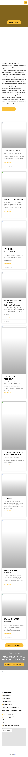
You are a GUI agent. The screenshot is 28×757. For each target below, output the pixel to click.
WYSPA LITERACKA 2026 (13, 200)
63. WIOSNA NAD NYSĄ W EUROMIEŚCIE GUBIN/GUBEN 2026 (14, 303)
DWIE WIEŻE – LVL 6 (12, 151)
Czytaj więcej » (8, 162)
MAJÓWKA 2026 (10, 499)
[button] (25, 2)
